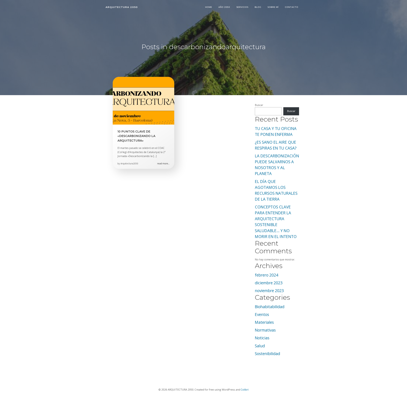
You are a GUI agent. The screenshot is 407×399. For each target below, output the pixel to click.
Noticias (262, 337)
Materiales (264, 322)
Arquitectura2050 (129, 163)
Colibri (244, 389)
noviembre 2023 (269, 290)
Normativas (265, 330)
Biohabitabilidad (269, 306)
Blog (258, 7)
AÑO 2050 (224, 7)
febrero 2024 (266, 275)
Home (208, 7)
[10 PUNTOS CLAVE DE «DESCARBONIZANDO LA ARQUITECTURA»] (143, 100)
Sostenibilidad (267, 353)
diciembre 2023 (269, 282)
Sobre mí (273, 7)
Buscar (259, 105)
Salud (260, 345)
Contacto (291, 7)
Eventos (262, 314)
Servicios (242, 7)
